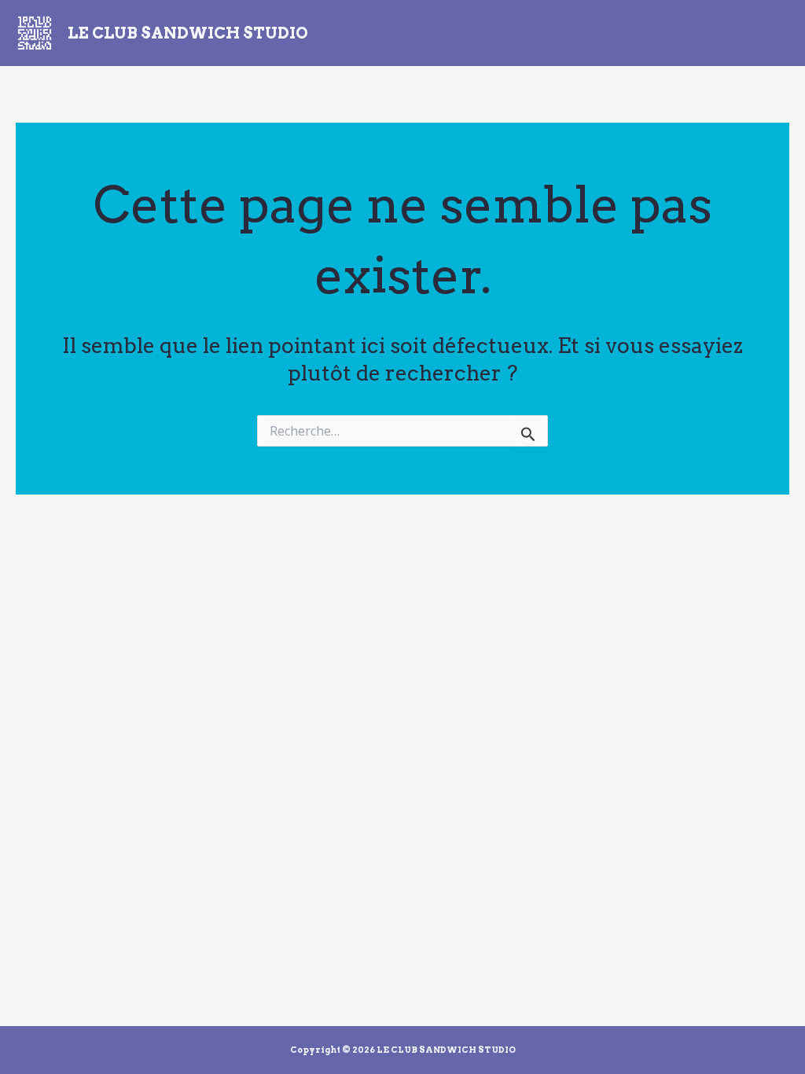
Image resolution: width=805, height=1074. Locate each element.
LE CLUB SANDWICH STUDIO (188, 33)
